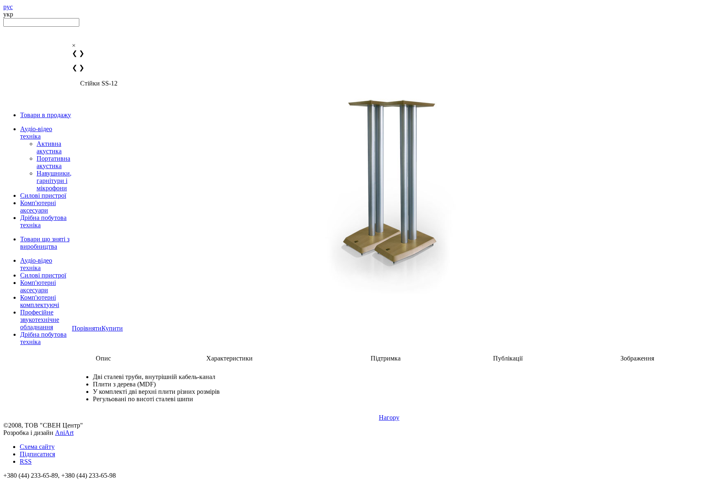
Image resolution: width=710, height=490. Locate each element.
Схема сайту (37, 446)
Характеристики (229, 358)
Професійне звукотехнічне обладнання (39, 320)
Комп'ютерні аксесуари (38, 206)
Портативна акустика (53, 162)
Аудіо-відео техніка (36, 132)
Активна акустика (49, 147)
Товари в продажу (45, 114)
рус (8, 6)
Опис (103, 358)
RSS (26, 461)
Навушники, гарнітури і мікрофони (54, 181)
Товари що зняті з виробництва (44, 243)
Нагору (389, 417)
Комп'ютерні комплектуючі (39, 301)
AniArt (64, 432)
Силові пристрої (43, 195)
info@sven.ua (21, 482)
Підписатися (37, 454)
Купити (112, 328)
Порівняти (86, 328)
